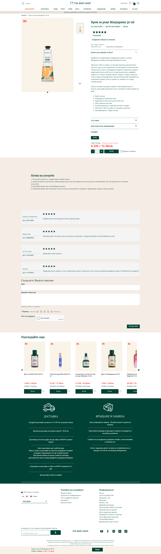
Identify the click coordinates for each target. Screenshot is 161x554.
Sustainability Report (106, 519)
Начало (24, 15)
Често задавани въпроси (70, 498)
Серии (113, 9)
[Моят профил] (130, 4)
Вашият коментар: (28, 292)
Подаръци (101, 9)
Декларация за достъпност (109, 522)
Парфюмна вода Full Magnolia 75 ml (134, 375)
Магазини (102, 500)
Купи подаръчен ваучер (108, 512)
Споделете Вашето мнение (103, 40)
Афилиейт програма (106, 505)
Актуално (45, 9)
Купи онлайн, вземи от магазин (110, 507)
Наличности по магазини (114, 47)
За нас (101, 493)
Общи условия (66, 493)
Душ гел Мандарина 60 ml (110, 374)
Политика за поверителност (71, 495)
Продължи (133, 326)
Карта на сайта (66, 503)
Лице (55, 9)
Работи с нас (103, 503)
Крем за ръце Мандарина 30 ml (39, 15)
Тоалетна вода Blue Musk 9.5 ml (60, 375)
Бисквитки (64, 500)
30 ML (95, 137)
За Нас (135, 9)
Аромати (87, 9)
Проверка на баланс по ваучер (110, 514)
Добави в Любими (129, 151)
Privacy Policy (39, 535)
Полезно (123, 9)
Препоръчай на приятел (108, 510)
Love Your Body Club (106, 495)
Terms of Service (45, 535)
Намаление (29, 9)
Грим (70, 9)
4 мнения (97, 35)
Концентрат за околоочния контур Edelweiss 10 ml (85, 375)
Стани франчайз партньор (108, 517)
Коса (77, 9)
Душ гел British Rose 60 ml (33, 374)
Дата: (25, 220)
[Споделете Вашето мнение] (99, 32)
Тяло (63, 9)
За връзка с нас (104, 498)
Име (23, 284)
